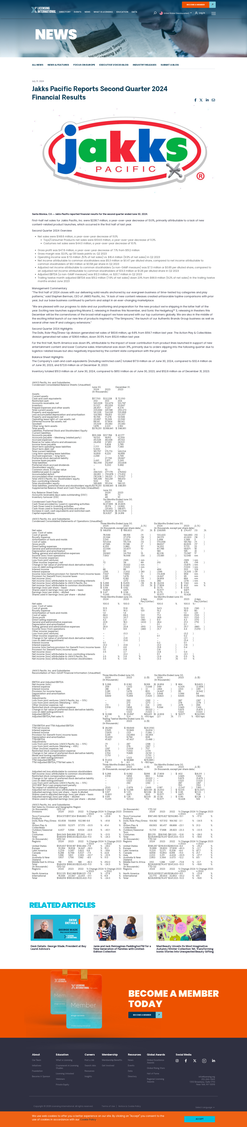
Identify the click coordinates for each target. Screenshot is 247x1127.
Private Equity (62, 1085)
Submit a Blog (170, 64)
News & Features (58, 64)
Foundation (37, 1071)
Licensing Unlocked (65, 1074)
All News (37, 64)
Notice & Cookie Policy (129, 1106)
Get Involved (108, 1066)
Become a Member (196, 4)
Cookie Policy (88, 1119)
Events (77, 11)
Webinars (60, 1079)
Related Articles (62, 905)
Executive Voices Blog (114, 64)
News (87, 11)
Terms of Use (108, 1106)
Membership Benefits (112, 1060)
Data (134, 11)
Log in (202, 13)
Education (122, 11)
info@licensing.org (207, 1077)
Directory (64, 11)
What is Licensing (103, 11)
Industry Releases (144, 64)
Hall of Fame (153, 1074)
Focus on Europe (84, 64)
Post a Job (89, 1060)
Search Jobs (90, 1066)
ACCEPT (200, 1119)
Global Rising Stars (156, 1068)
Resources (89, 1071)
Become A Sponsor (41, 1077)
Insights (88, 1077)
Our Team (36, 1060)
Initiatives (36, 1066)
